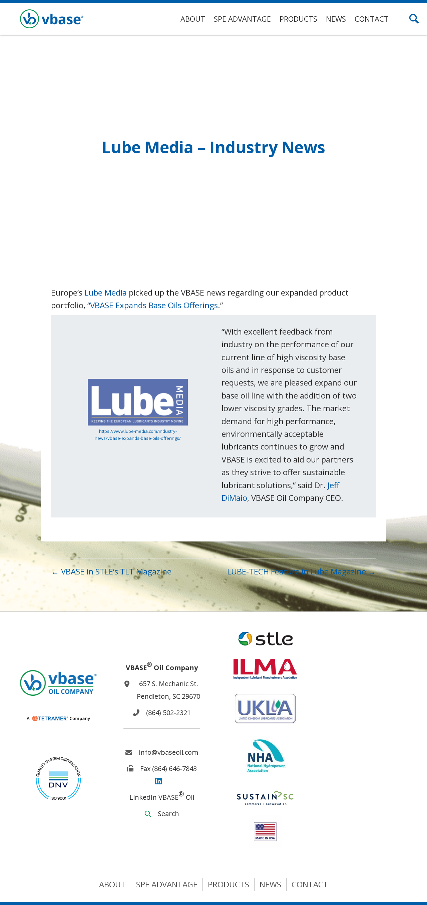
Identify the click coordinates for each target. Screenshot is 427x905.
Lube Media (105, 292)
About (112, 884)
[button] (414, 19)
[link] (192, 19)
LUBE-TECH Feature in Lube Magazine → (301, 571)
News (270, 884)
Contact (310, 884)
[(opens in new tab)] (58, 777)
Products (228, 884)
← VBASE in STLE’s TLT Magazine (111, 571)
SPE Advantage (166, 884)
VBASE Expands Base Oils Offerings (154, 305)
